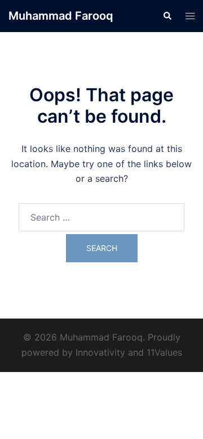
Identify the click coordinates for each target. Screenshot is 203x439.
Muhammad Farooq (60, 16)
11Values (164, 352)
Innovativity (100, 352)
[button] (166, 15)
